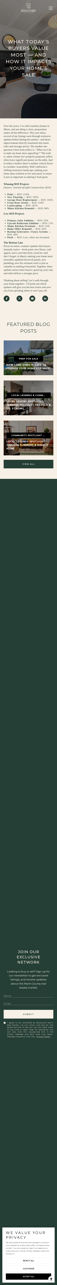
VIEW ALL (28, 464)
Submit (28, 1014)
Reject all (28, 1261)
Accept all (28, 1276)
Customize (28, 1269)
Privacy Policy (44, 1036)
